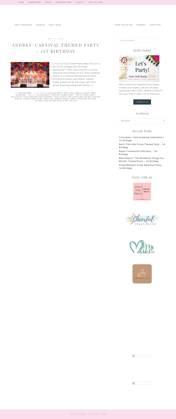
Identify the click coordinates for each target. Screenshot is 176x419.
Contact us (142, 102)
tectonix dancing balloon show (51, 101)
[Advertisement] (142, 310)
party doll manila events (56, 99)
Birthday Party (55, 93)
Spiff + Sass (100, 414)
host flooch (60, 97)
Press (48, 2)
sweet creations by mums (83, 99)
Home (21, 2)
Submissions (34, 2)
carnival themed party (62, 95)
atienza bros (43, 95)
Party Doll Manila (88, 18)
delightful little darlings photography (32, 97)
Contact (80, 2)
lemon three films (32, 99)
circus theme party (85, 95)
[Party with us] (142, 191)
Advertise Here (64, 2)
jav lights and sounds (80, 97)
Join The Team (95, 2)
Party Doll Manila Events (76, 93)
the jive (73, 101)
